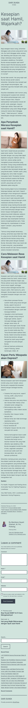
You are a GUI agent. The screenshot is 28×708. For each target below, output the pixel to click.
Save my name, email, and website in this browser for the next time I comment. (13, 595)
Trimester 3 (4, 513)
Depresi (7, 509)
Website (3, 585)
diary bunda (14, 3)
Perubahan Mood (11, 511)
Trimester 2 (19, 511)
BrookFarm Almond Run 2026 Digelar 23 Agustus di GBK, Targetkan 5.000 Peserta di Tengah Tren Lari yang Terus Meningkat (13, 678)
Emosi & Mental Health (15, 507)
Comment (4, 551)
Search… (3, 637)
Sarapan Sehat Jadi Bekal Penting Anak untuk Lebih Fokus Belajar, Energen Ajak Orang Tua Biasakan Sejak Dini (12, 671)
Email (3, 577)
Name (3, 568)
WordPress (16, 702)
